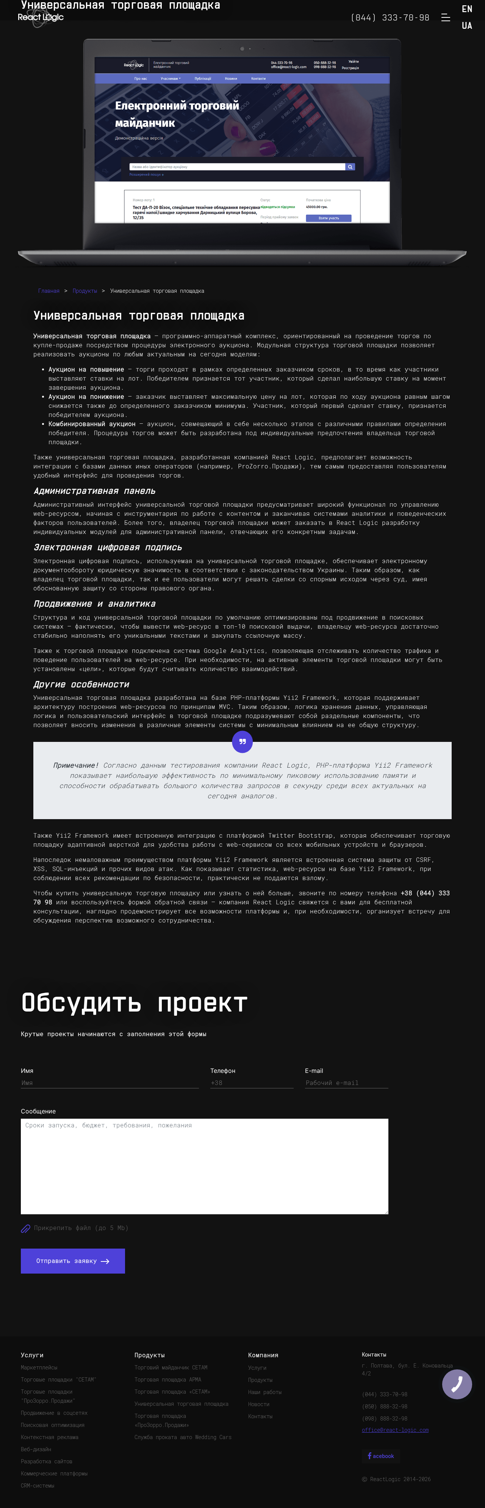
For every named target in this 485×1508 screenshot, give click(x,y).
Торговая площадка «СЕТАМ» (172, 1392)
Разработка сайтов (46, 1461)
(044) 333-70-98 (384, 1394)
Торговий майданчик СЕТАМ (171, 1367)
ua (467, 26)
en (467, 10)
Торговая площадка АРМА (168, 1380)
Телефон (222, 1070)
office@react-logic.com (395, 1430)
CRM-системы (37, 1486)
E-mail (314, 1070)
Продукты (85, 291)
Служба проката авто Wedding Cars (183, 1437)
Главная (48, 291)
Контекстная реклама (49, 1437)
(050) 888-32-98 (384, 1406)
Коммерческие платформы (54, 1474)
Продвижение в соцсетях (54, 1413)
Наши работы (265, 1392)
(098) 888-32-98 (384, 1419)
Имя (27, 1070)
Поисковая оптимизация (52, 1425)
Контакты (260, 1416)
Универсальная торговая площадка (157, 291)
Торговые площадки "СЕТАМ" (59, 1380)
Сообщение (38, 1111)
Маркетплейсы (39, 1367)
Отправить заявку (68, 1260)
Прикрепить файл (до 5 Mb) (79, 1228)
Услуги (257, 1368)
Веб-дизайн (36, 1449)
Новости (258, 1404)
